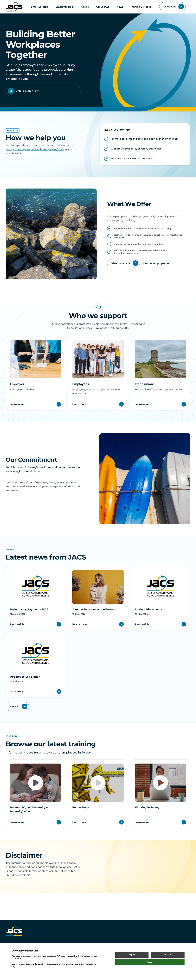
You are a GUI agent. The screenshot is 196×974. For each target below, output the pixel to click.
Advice (85, 6)
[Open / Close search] (189, 6)
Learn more (17, 404)
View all (14, 706)
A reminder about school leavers (94, 609)
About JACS (103, 6)
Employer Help (40, 6)
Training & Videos (140, 6)
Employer (17, 384)
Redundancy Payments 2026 (29, 609)
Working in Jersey (147, 807)
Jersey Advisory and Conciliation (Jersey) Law (35, 149)
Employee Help (65, 6)
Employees (80, 384)
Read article (17, 624)
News (120, 6)
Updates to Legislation (25, 676)
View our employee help (156, 263)
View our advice (120, 263)
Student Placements (148, 609)
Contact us (169, 6)
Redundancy (80, 807)
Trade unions (145, 384)
